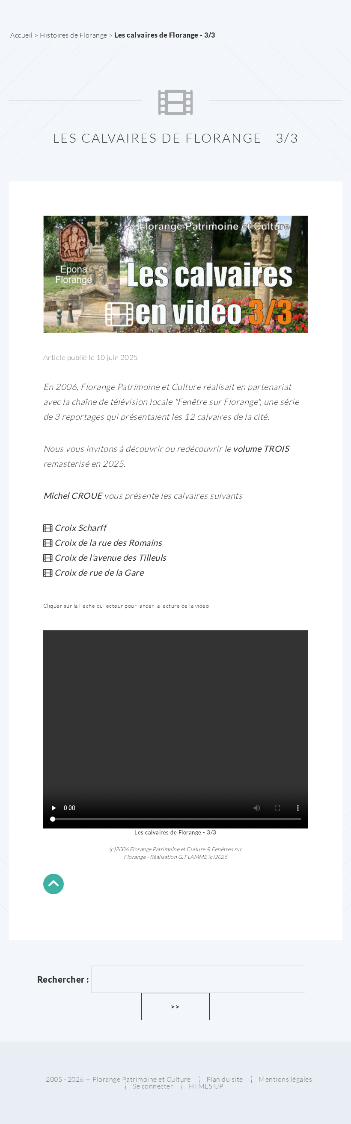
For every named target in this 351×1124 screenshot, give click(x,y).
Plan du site (224, 1079)
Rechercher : (63, 979)
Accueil (21, 35)
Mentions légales (285, 1079)
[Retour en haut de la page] (53, 885)
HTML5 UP (206, 1086)
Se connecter (153, 1086)
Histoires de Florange (73, 35)
